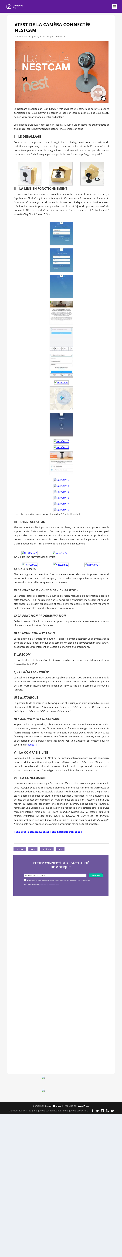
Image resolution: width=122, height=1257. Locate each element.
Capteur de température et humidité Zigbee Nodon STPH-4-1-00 (61, 958)
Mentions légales (18, 1110)
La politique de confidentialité (45, 1110)
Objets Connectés (56, 36)
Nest (32, 849)
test (60, 849)
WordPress (83, 1105)
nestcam (46, 849)
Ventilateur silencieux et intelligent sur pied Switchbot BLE (59, 1040)
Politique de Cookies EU (75, 1110)
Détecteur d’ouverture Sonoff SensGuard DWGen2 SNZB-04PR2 (59, 999)
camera (20, 849)
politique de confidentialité (49, 885)
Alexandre (24, 36)
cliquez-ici (31, 744)
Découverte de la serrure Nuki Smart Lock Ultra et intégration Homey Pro (60, 917)
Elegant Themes (53, 1105)
